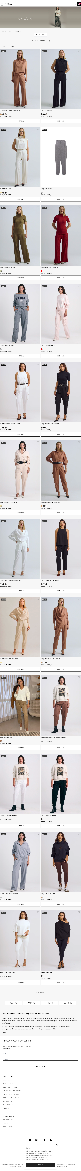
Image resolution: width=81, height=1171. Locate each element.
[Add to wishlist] (38, 51)
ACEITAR (40, 1165)
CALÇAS (31, 1003)
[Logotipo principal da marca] (9, 4)
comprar (20, 121)
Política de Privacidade (41, 1159)
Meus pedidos (8, 1119)
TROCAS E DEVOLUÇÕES (11, 1098)
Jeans (13, 46)
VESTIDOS (67, 1003)
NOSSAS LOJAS (8, 1083)
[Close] (57, 1144)
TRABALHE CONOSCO (10, 1087)
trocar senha (8, 1126)
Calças (3, 46)
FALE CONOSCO (8, 1105)
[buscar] (75, 4)
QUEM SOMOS (7, 1080)
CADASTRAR (40, 1066)
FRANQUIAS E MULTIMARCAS (13, 1090)
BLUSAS (13, 1003)
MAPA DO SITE (8, 1101)
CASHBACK (6, 1108)
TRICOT (49, 1003)
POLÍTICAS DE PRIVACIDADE (12, 1094)
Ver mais (40, 993)
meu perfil (7, 1123)
